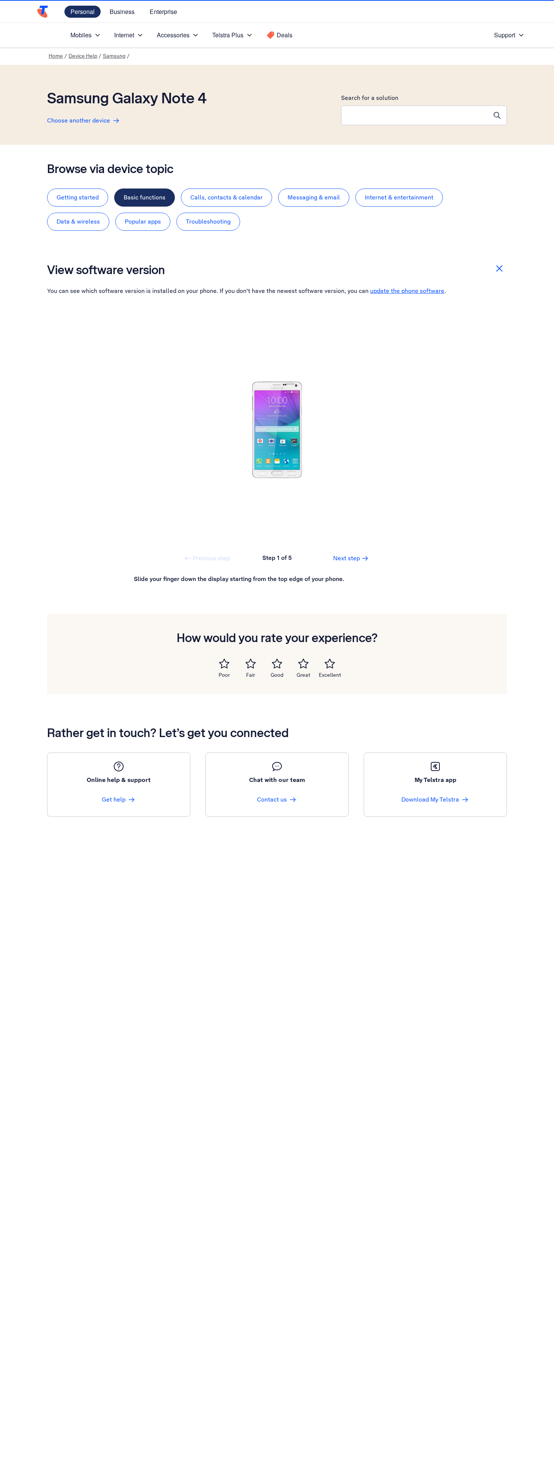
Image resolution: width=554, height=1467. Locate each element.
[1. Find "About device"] (277, 430)
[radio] (224, 664)
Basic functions (144, 197)
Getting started (78, 197)
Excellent (330, 674)
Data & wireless (78, 221)
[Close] (499, 268)
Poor (224, 674)
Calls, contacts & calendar (226, 197)
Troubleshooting (208, 221)
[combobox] (414, 115)
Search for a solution (369, 98)
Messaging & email (314, 197)
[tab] (77, 198)
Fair (250, 674)
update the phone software (407, 291)
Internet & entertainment (399, 197)
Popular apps (143, 221)
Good (277, 674)
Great (303, 674)
